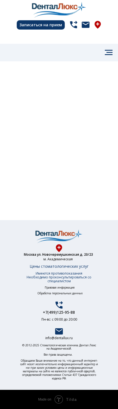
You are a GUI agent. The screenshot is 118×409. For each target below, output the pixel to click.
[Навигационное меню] (109, 52)
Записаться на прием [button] (40, 24)
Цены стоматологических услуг (59, 266)
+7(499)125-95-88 (59, 312)
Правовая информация (60, 287)
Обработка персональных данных (60, 293)
